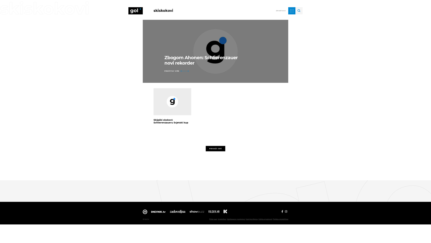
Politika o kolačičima (280, 219)
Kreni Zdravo (225, 212)
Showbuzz (196, 212)
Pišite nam (213, 219)
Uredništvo (222, 219)
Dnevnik (158, 212)
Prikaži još (215, 149)
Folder (214, 212)
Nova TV (145, 212)
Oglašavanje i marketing (236, 219)
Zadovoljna (177, 212)
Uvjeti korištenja (251, 219)
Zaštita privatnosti (265, 219)
